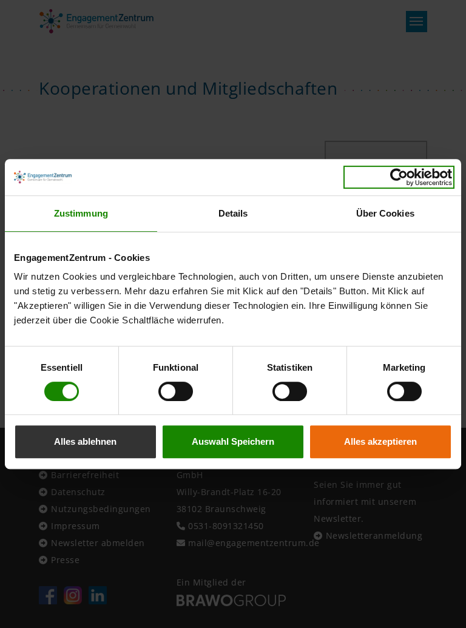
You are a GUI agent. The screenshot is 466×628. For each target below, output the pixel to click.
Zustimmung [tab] (81, 213)
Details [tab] (233, 213)
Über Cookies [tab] (385, 213)
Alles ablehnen (85, 441)
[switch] (175, 391)
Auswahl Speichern (233, 441)
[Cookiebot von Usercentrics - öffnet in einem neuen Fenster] (399, 177)
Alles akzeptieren (380, 441)
